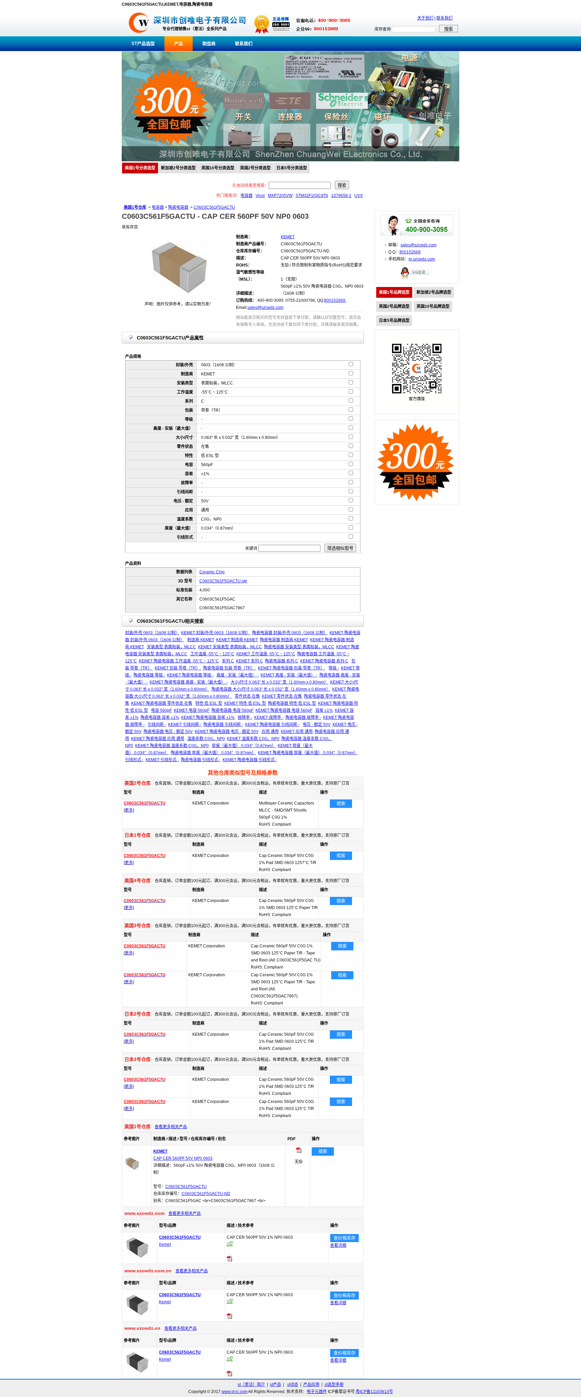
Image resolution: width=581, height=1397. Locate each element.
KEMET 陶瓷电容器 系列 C (324, 661)
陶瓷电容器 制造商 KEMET (284, 640)
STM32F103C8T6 (312, 195)
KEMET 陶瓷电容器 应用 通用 (157, 738)
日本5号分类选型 (291, 168)
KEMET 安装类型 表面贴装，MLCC (230, 647)
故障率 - (245, 717)
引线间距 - (157, 724)
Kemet (165, 1244)
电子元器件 (317, 1391)
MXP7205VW (280, 195)
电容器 (246, 195)
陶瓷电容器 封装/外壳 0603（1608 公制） (289, 632)
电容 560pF (161, 710)
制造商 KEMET (200, 640)
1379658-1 (341, 195)
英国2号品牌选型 (394, 306)
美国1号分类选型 (140, 168)
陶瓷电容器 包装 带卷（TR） (229, 668)
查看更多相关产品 (171, 1126)
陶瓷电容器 (178, 207)
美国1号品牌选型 (394, 292)
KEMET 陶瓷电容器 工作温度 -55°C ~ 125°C (179, 661)
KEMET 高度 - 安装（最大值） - (289, 675)
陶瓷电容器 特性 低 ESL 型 (292, 703)
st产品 (275, 1384)
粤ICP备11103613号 (374, 1391)
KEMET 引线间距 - (184, 724)
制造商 (209, 43)
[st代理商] (139, 35)
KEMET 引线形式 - (162, 759)
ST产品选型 (143, 43)
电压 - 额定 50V (317, 724)
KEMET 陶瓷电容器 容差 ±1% (208, 717)
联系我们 (444, 18)
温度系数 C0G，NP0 (206, 738)
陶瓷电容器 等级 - (149, 675)
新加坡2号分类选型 (178, 168)
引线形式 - (134, 759)
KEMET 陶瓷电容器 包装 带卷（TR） (291, 668)
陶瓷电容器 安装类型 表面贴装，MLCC (299, 647)
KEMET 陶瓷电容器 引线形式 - (250, 759)
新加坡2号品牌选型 (434, 292)
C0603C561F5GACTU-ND (206, 1193)
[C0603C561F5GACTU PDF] (298, 1151)
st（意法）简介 (251, 1384)
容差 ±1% (324, 710)
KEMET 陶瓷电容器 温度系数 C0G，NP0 (172, 745)
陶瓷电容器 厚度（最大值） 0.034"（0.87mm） (213, 752)
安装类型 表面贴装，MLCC (171, 647)
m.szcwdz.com (422, 259)
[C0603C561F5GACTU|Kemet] (137, 1259)
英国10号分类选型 (217, 168)
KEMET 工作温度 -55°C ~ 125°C (265, 654)
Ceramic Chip (212, 572)
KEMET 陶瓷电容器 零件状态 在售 (161, 703)
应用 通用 (270, 731)
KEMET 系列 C (249, 661)
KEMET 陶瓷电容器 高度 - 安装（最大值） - (189, 682)
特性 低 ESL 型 (208, 703)
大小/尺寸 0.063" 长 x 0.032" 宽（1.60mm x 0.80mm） (279, 682)
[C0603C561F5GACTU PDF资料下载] (229, 1260)
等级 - (333, 668)
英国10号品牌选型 (433, 306)
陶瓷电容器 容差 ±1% (160, 717)
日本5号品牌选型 (394, 320)
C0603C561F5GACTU (214, 207)
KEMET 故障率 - (268, 717)
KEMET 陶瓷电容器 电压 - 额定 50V (227, 731)
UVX (358, 195)
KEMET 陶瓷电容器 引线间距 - (272, 724)
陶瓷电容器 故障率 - (303, 717)
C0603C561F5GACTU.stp (223, 581)
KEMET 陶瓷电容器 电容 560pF (284, 710)
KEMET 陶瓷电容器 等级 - (190, 675)
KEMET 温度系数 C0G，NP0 (253, 738)
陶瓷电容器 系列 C (281, 661)
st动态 (292, 1384)
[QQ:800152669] (416, 279)
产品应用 (311, 1384)
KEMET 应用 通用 (297, 731)
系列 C (228, 661)
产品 (178, 43)
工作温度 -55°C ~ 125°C (212, 654)
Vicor (260, 195)
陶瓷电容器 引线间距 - (223, 724)
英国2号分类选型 (255, 168)
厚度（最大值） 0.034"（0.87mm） (244, 745)
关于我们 (425, 18)
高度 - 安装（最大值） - (238, 675)
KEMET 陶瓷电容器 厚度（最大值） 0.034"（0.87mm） (308, 752)
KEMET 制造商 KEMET (237, 640)
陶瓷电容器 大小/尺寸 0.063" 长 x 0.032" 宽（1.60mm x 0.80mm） (270, 689)
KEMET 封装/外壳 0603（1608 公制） (215, 632)
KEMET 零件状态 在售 (282, 696)
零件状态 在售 (247, 696)
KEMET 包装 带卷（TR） (178, 668)
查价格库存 (344, 1237)
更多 (129, 810)
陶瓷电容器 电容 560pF (232, 710)
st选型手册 (334, 1384)
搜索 (341, 803)
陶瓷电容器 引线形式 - (201, 759)
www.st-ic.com (234, 1391)
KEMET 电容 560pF (191, 710)
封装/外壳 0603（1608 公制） (152, 632)
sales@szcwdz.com (265, 307)
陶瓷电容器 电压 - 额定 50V (168, 731)
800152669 (334, 300)
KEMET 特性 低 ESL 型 (245, 703)
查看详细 (338, 1245)
